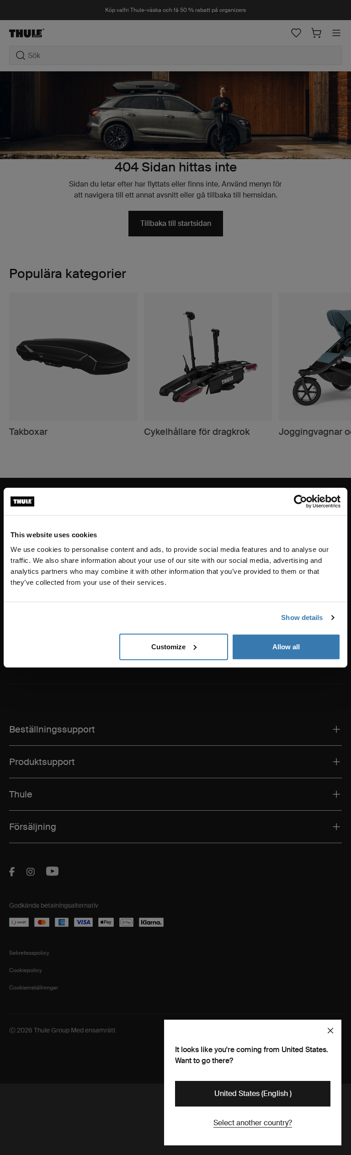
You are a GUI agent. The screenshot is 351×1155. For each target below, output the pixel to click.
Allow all (286, 646)
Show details (302, 617)
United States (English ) (253, 1093)
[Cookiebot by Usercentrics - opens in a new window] (300, 501)
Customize (168, 646)
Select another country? (252, 1123)
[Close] (330, 1030)
